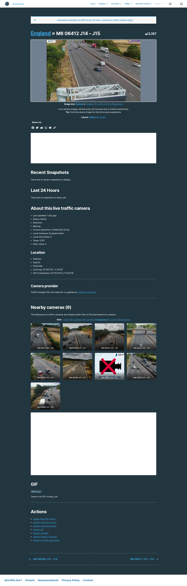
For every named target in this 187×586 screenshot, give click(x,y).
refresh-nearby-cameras (45, 537)
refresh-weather (41, 533)
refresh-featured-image (44, 522)
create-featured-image (44, 519)
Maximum (118, 104)
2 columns (78, 319)
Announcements (48, 580)
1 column (66, 319)
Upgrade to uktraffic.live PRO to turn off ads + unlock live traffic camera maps (95, 20)
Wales (127, 4)
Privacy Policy (71, 580)
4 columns (101, 319)
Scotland (115, 4)
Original (90, 104)
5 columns (113, 319)
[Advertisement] (93, 148)
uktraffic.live (18, 4)
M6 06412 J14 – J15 (78, 33)
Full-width (101, 117)
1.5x (98, 104)
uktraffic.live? (13, 580)
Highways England (87, 292)
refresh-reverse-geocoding (46, 540)
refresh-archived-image (44, 526)
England (102, 4)
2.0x (104, 104)
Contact (88, 580)
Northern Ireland (143, 4)
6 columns (125, 319)
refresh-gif (38, 529)
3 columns (89, 319)
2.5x (109, 104)
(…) (156, 4)
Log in (92, 4)
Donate (30, 580)
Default (79, 104)
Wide (91, 117)
